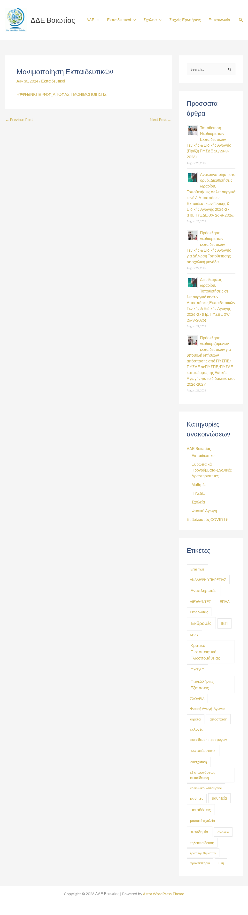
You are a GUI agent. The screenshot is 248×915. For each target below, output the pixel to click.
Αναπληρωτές (203, 590)
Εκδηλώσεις (199, 612)
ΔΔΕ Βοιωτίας (53, 19)
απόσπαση (218, 719)
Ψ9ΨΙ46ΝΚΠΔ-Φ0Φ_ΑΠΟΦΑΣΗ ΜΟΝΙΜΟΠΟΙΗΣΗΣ (61, 94)
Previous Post (19, 119)
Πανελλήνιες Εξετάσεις (202, 684)
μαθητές (196, 798)
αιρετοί (195, 719)
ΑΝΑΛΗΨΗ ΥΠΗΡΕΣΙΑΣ (208, 580)
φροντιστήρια (200, 863)
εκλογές (196, 729)
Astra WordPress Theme (163, 893)
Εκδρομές (201, 623)
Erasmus (197, 569)
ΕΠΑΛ (225, 601)
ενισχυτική (198, 762)
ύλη (221, 863)
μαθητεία (219, 798)
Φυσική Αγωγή (204, 510)
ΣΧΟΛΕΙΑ (197, 699)
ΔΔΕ (90, 19)
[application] (96, 19)
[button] (241, 20)
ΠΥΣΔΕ (198, 493)
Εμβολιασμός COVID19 (207, 519)
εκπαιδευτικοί (203, 750)
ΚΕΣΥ (194, 635)
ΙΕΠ (224, 623)
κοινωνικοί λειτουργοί (206, 788)
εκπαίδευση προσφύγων (208, 739)
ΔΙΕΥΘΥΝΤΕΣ (200, 602)
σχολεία (223, 832)
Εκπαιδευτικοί (119, 19)
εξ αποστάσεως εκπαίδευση (202, 775)
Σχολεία (150, 19)
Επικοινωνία (219, 19)
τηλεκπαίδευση (202, 843)
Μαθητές (199, 484)
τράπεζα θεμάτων (203, 853)
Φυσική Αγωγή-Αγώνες (207, 708)
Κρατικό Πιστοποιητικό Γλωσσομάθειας (205, 651)
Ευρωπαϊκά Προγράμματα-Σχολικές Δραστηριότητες (212, 470)
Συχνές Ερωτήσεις (185, 19)
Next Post (160, 119)
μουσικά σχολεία (202, 820)
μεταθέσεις (201, 809)
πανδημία (199, 831)
